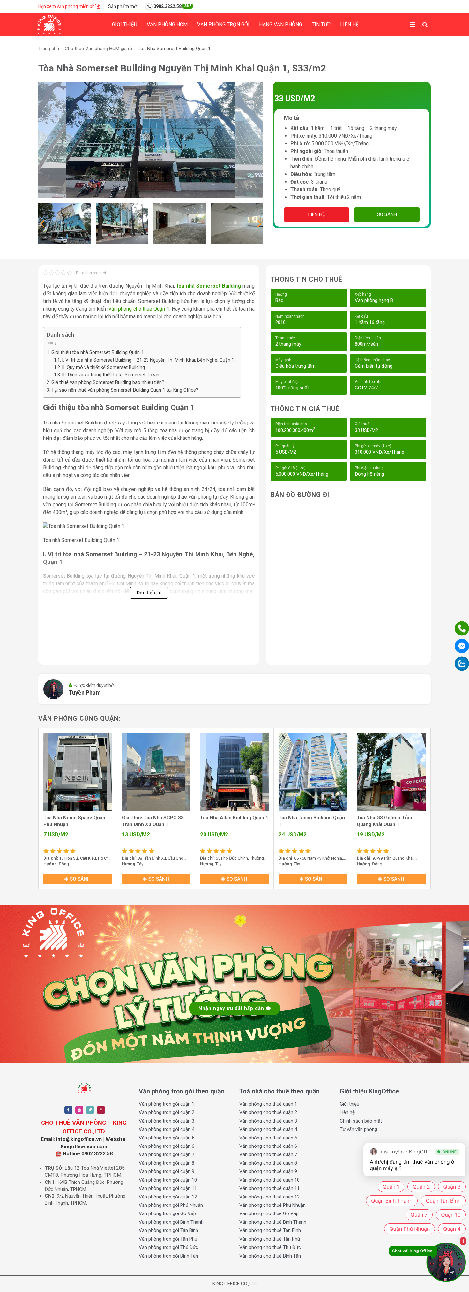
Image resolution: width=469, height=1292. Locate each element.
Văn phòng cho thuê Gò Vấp (269, 1213)
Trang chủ (48, 48)
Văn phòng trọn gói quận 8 (166, 1163)
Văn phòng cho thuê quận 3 (268, 1121)
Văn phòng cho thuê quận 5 (268, 1138)
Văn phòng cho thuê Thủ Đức (270, 1247)
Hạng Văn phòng (280, 24)
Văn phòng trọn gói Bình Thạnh (171, 1222)
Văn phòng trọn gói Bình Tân (168, 1256)
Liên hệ (349, 24)
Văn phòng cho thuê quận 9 (268, 1171)
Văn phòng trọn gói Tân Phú (168, 1239)
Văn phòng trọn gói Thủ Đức (168, 1247)
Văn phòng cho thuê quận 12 (269, 1197)
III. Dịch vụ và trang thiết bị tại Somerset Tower (111, 375)
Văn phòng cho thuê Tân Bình (270, 1230)
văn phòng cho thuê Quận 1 (139, 309)
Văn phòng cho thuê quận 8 (268, 1163)
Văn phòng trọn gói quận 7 (166, 1154)
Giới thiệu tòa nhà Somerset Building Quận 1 (97, 352)
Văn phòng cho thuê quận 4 (268, 1129)
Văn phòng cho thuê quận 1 (268, 1104)
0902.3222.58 (172, 6)
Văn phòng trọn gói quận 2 (166, 1112)
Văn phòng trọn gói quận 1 (166, 1104)
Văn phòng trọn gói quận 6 (166, 1146)
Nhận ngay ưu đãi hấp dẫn (232, 1008)
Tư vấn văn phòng (358, 1129)
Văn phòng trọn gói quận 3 (166, 1121)
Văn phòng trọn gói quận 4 (166, 1129)
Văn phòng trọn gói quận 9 (166, 1171)
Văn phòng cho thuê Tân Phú (269, 1239)
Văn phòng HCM (167, 24)
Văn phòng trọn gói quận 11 (168, 1188)
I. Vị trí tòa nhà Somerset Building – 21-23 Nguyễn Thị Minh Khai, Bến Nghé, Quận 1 (148, 360)
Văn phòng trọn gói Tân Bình (168, 1230)
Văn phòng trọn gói (223, 24)
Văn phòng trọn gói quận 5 (166, 1138)
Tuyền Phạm (85, 692)
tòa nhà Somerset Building (208, 286)
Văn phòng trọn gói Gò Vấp (167, 1213)
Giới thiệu (124, 24)
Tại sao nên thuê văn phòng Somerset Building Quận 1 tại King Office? (124, 390)
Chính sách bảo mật (361, 1121)
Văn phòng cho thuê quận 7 (268, 1154)
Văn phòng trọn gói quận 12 (168, 1197)
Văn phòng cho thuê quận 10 (269, 1180)
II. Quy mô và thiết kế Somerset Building (103, 367)
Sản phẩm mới (123, 6)
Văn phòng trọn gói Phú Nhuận (171, 1205)
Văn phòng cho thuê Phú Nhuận (272, 1205)
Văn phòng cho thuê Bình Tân (270, 1256)
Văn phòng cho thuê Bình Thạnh (272, 1222)
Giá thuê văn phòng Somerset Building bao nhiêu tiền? (107, 382)
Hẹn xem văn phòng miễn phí (67, 6)
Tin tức (321, 24)
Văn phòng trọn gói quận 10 (168, 1180)
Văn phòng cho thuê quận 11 (269, 1188)
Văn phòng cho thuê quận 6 (268, 1146)
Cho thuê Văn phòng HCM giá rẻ (98, 48)
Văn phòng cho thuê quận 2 (268, 1112)
